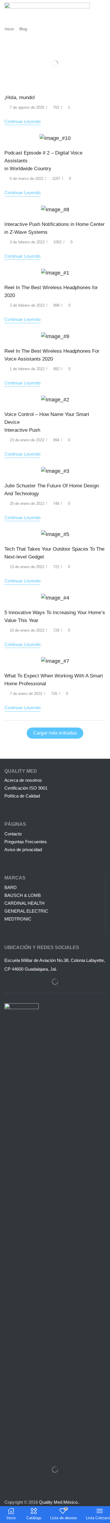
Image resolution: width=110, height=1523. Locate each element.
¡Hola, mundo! (19, 97)
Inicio (9, 29)
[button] (103, 8)
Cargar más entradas (55, 732)
